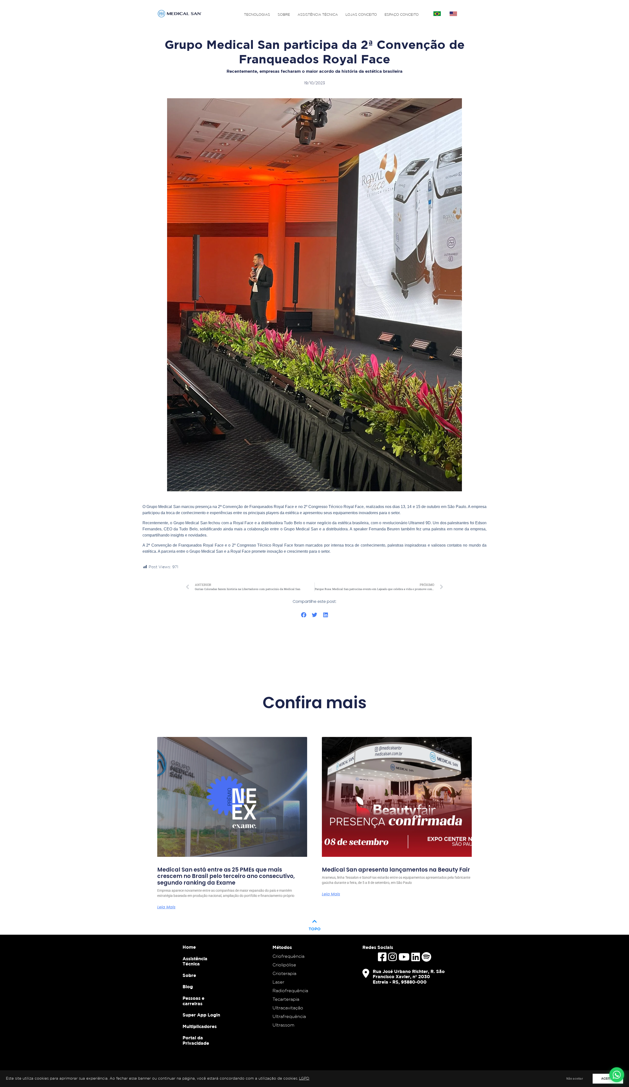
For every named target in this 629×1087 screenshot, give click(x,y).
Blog (188, 986)
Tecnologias (257, 14)
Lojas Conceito (361, 14)
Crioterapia (284, 973)
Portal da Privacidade (196, 1040)
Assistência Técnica (318, 14)
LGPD (304, 1078)
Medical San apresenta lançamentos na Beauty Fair (396, 870)
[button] (303, 615)
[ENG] (453, 14)
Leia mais (166, 907)
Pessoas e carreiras (193, 1001)
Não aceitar (574, 1078)
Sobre (284, 14)
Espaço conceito (402, 14)
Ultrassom (283, 1024)
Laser (278, 981)
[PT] (437, 14)
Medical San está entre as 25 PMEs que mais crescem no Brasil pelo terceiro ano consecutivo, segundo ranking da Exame (226, 876)
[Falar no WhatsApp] (616, 1074)
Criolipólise (284, 964)
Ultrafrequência (289, 1016)
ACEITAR (608, 1078)
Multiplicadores (200, 1026)
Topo (315, 924)
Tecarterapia (285, 999)
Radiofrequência (290, 990)
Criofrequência (288, 956)
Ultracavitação (287, 1007)
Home (189, 947)
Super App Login (201, 1014)
